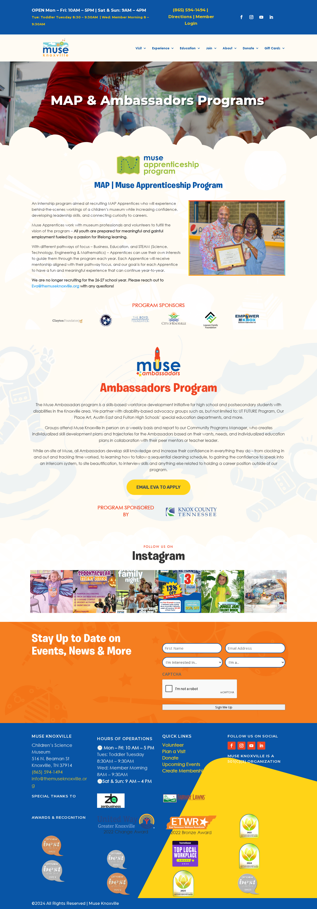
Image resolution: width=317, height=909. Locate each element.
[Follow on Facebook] (241, 17)
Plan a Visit (173, 751)
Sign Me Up (223, 707)
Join (209, 48)
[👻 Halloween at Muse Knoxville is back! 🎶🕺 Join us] (94, 591)
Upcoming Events (181, 764)
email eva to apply (158, 487)
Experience (160, 48)
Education (188, 48)
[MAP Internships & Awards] (236, 273)
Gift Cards (272, 48)
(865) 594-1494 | (191, 9)
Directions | (181, 16)
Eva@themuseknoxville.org (55, 286)
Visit (138, 48)
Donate (248, 48)
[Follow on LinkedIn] (271, 17)
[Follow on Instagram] (251, 17)
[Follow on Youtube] (261, 17)
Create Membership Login (190, 770)
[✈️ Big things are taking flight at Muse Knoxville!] (265, 591)
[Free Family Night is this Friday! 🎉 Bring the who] (137, 591)
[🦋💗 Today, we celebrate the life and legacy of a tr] (51, 591)
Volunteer (173, 745)
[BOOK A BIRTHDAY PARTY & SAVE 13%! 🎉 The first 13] (179, 591)
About (227, 48)
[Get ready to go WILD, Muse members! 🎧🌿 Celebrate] (222, 591)
